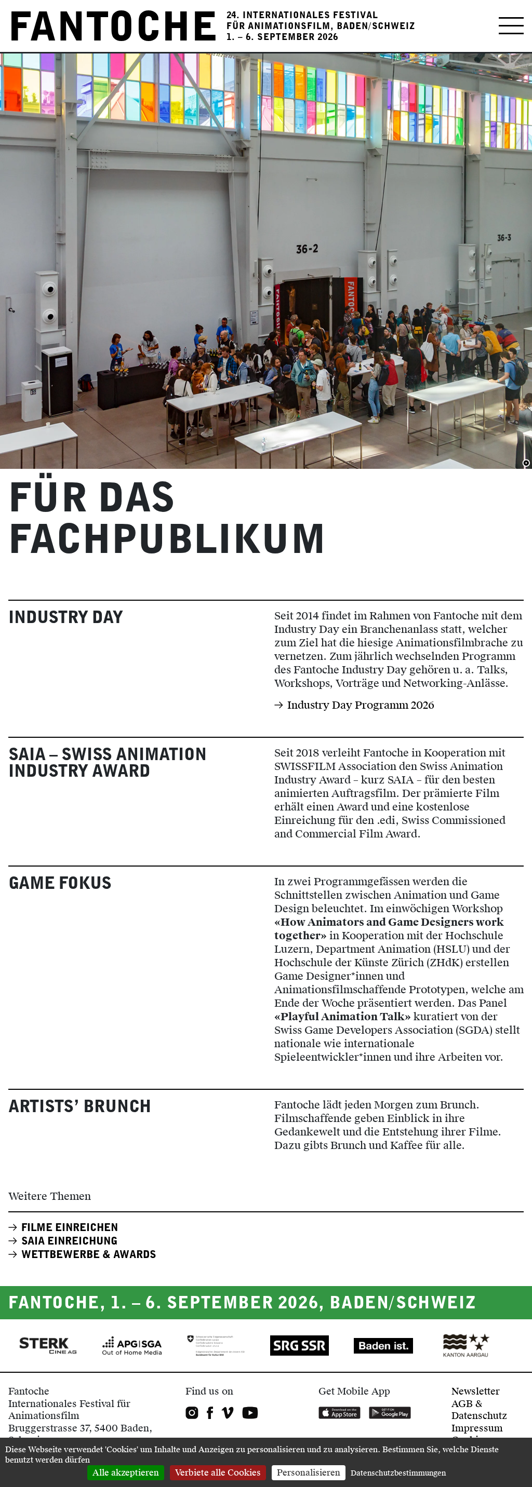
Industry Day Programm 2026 (360, 705)
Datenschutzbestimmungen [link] (398, 1473)
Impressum (477, 1428)
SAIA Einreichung (69, 1241)
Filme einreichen (69, 1227)
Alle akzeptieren (125, 1472)
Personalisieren (308, 1472)
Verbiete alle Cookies (218, 1472)
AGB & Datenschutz (479, 1410)
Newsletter (475, 1391)
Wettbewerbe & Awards (88, 1254)
